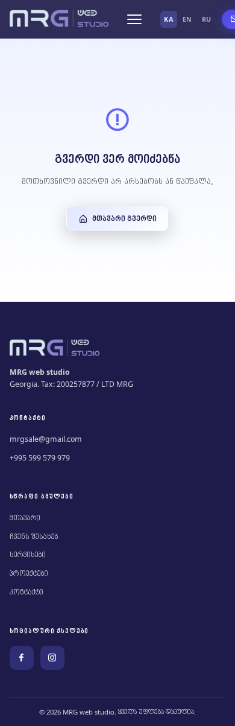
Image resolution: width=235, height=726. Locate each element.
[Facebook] (22, 658)
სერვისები (28, 555)
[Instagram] (52, 658)
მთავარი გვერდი (124, 219)
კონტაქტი (26, 592)
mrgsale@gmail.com (46, 439)
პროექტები (29, 573)
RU (207, 19)
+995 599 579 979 (40, 458)
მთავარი (25, 518)
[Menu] (134, 19)
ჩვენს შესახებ (34, 537)
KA (168, 19)
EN (187, 19)
